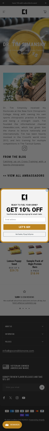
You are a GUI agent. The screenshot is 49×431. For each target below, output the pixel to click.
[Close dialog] (47, 190)
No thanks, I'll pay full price (24, 234)
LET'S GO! (24, 227)
